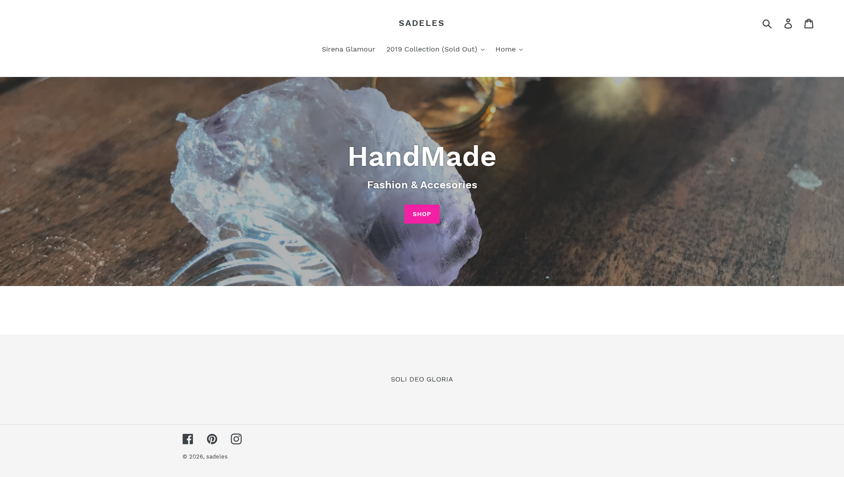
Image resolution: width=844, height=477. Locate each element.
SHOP (422, 213)
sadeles (422, 23)
